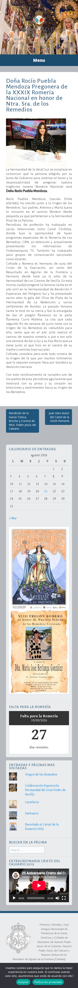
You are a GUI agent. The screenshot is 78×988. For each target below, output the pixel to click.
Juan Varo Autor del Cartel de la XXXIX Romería (59, 417)
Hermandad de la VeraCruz (39, 32)
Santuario (31, 813)
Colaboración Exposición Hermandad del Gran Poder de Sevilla (45, 790)
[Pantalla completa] (64, 898)
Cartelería (32, 802)
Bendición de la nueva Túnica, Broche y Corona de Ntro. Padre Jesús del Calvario (22, 420)
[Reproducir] (14, 898)
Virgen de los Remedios (41, 774)
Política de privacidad (48, 982)
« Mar (13, 518)
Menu (39, 60)
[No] (73, 975)
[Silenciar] (57, 898)
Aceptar (23, 982)
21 (45, 491)
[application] (39, 885)
